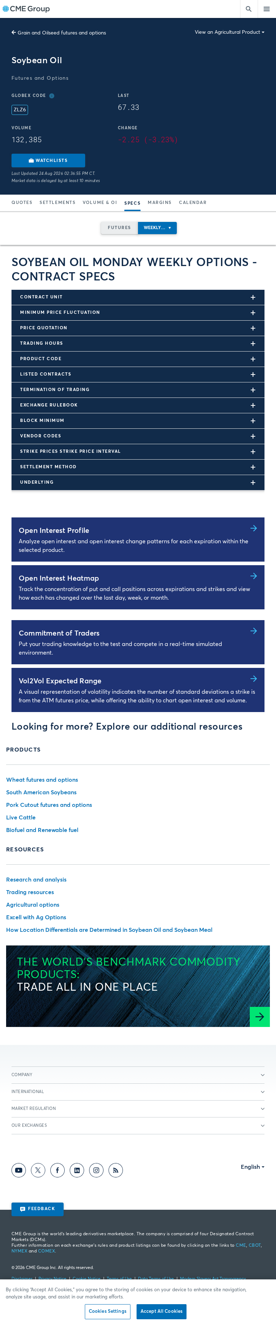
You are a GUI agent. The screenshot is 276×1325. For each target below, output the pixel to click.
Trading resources (30, 892)
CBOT (255, 1245)
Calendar (193, 203)
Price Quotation (44, 328)
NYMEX (19, 1251)
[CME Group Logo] (26, 9)
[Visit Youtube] (19, 1171)
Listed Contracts (45, 374)
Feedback (41, 1209)
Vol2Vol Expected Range (60, 681)
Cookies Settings (107, 1311)
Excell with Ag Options (36, 917)
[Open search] (249, 9)
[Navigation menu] (267, 9)
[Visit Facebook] (57, 1171)
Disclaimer (22, 1279)
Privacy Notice (52, 1279)
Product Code (40, 359)
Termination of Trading (54, 390)
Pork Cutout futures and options (49, 805)
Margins (160, 203)
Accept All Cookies (162, 1311)
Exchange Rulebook (49, 405)
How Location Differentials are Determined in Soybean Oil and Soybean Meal (109, 930)
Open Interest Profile (54, 530)
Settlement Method (48, 467)
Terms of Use (119, 1279)
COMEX (46, 1251)
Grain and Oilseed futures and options (62, 33)
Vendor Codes (40, 436)
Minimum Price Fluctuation (60, 313)
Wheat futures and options (42, 780)
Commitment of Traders (59, 633)
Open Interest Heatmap (59, 578)
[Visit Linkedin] (77, 1171)
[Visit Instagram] (96, 1171)
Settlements (57, 203)
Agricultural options (32, 905)
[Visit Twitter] (38, 1171)
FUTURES (119, 228)
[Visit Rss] (116, 1171)
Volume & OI (100, 203)
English (250, 1167)
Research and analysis (36, 880)
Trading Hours (41, 343)
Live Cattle (21, 817)
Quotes (22, 203)
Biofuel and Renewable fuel (42, 830)
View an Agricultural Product (227, 32)
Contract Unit (41, 297)
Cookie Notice (87, 1279)
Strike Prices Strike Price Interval (70, 452)
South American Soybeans (41, 792)
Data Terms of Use (156, 1279)
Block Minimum (42, 421)
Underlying (37, 482)
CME (241, 1245)
